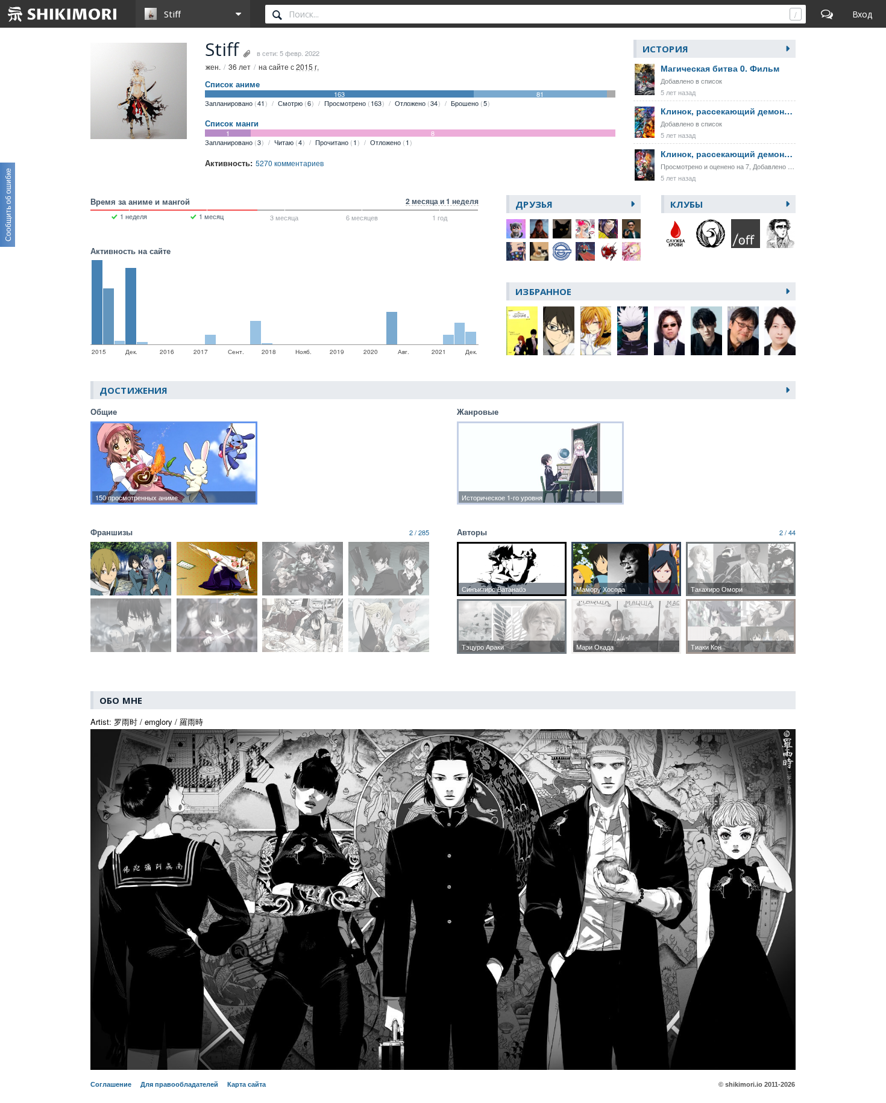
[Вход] (862, 14)
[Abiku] (585, 251)
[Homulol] (608, 251)
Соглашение (110, 1084)
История (665, 49)
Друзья (534, 204)
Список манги (232, 123)
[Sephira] (608, 228)
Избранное (543, 291)
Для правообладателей (179, 1084)
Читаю (288, 142)
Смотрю (294, 103)
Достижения (133, 390)
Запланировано (235, 103)
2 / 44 (787, 532)
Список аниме (232, 84)
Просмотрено (353, 103)
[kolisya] (516, 228)
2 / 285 (419, 532)
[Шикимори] (63, 14)
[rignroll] (539, 228)
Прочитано (336, 142)
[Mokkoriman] (562, 251)
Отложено (416, 103)
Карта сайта (246, 1084)
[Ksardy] (631, 251)
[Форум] (827, 14)
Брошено (469, 103)
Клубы (686, 204)
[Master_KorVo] (585, 228)
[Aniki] (631, 228)
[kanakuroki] (516, 251)
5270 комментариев (290, 163)
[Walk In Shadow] (562, 228)
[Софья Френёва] (539, 251)
